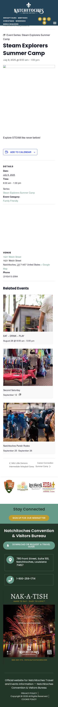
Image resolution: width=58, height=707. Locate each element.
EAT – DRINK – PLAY (13, 335)
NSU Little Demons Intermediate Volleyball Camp (21, 465)
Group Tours (9, 18)
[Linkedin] (44, 23)
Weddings (21, 21)
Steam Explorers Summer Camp (19, 192)
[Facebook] (40, 19)
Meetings (22, 18)
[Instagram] (49, 19)
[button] (54, 23)
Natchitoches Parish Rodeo (16, 445)
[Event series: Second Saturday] (20, 394)
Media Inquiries (10, 24)
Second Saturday (11, 390)
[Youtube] (44, 19)
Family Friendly (10, 200)
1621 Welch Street (12, 256)
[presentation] (28, 313)
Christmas (8, 21)
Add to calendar (20, 152)
